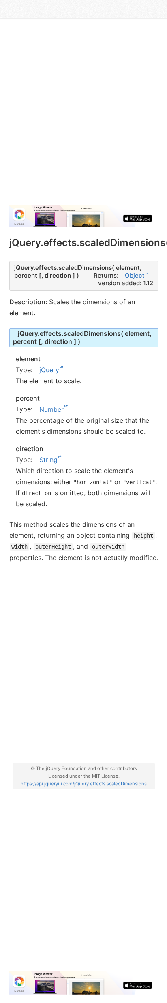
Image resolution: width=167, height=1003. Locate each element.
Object (135, 275)
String (48, 460)
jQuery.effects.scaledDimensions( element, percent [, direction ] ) (82, 337)
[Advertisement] (83, 115)
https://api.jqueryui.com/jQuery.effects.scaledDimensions (84, 784)
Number (51, 409)
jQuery (49, 370)
